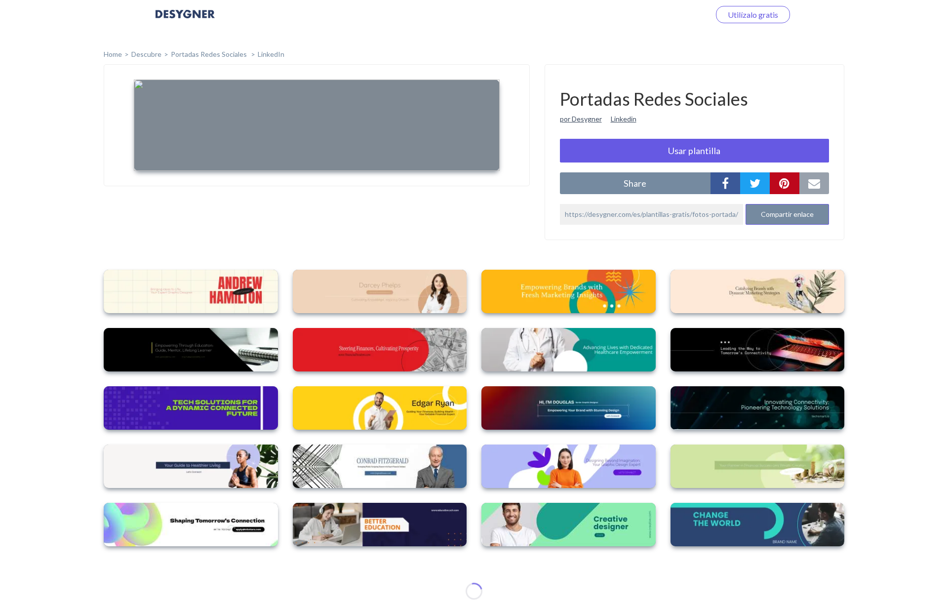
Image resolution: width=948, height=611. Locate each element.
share (635, 183)
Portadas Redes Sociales (209, 54)
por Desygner (581, 119)
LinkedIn (271, 54)
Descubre (146, 54)
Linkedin (623, 119)
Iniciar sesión (676, 14)
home (113, 54)
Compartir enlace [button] (787, 214)
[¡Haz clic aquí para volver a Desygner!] (185, 21)
